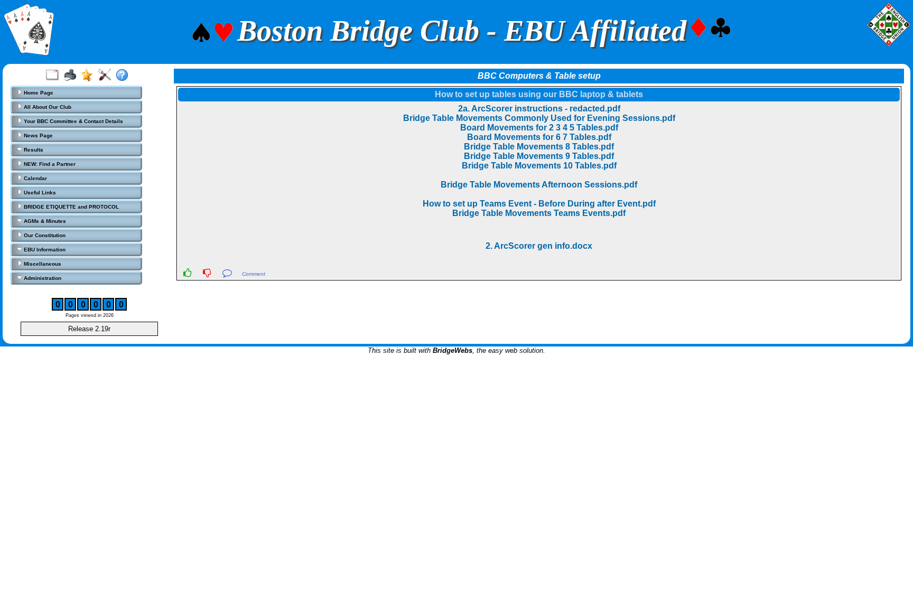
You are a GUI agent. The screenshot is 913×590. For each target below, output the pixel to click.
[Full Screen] (54, 75)
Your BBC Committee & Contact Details (72, 121)
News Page (37, 135)
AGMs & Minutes (44, 221)
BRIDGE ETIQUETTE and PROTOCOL (70, 207)
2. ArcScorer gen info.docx (539, 245)
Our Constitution (44, 235)
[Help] (124, 75)
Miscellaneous (41, 264)
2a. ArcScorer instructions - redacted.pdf (539, 108)
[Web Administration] (107, 75)
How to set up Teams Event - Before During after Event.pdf (539, 203)
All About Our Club (46, 107)
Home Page (37, 93)
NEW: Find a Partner (49, 164)
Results (32, 150)
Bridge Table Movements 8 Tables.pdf (539, 146)
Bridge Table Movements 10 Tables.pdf (539, 165)
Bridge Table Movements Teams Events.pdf (539, 213)
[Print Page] (72, 75)
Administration (41, 278)
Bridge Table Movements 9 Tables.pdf (539, 156)
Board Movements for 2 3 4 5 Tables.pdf (539, 127)
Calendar (34, 178)
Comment (253, 274)
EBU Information (44, 249)
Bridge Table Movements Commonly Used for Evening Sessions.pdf (539, 118)
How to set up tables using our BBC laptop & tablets (539, 94)
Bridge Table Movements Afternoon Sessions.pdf (539, 184)
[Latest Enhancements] (89, 75)
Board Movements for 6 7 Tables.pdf (539, 137)
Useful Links (39, 192)
